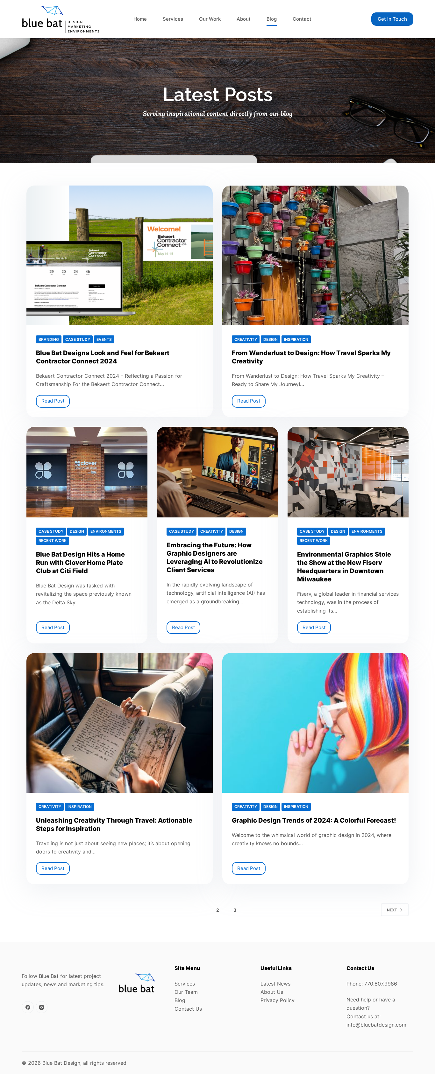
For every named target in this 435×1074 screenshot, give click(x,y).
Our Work (210, 19)
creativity (245, 339)
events (104, 339)
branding (49, 339)
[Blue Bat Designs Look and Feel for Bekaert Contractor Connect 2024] (119, 255)
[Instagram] (42, 1007)
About (244, 19)
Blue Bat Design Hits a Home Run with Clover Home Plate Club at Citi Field (80, 563)
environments (105, 531)
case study (77, 339)
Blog (272, 19)
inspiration (296, 339)
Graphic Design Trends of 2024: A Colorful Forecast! (314, 820)
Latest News (275, 983)
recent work (53, 540)
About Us (271, 992)
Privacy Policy (277, 1000)
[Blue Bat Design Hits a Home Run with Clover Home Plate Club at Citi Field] (86, 472)
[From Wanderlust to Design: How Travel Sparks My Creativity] (315, 255)
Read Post (55, 399)
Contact (302, 19)
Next (392, 910)
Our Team (186, 992)
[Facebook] (28, 1007)
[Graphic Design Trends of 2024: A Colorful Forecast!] (315, 723)
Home (140, 19)
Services (173, 19)
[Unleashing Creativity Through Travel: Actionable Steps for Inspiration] (119, 723)
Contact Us (188, 1009)
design (270, 339)
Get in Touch (392, 19)
